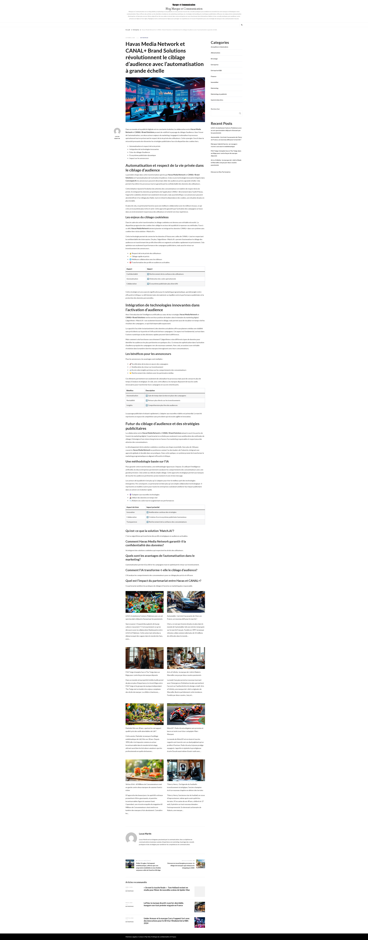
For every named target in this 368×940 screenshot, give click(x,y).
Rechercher (215, 109)
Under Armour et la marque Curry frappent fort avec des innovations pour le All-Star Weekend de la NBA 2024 (167, 920)
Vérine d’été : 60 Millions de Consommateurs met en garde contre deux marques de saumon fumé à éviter (144, 787)
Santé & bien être (217, 100)
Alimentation (215, 53)
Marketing (214, 88)
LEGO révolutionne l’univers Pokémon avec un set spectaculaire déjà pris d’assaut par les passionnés (226, 130)
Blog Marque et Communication (184, 8)
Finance (213, 76)
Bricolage (214, 59)
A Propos (173, 937)
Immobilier (215, 82)
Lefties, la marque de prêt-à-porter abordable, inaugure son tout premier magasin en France (164, 904)
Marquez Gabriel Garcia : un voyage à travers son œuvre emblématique (224, 145)
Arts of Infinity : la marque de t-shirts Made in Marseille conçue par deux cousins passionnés (226, 162)
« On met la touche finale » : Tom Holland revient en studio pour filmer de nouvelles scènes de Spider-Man (167, 888)
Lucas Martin (117, 137)
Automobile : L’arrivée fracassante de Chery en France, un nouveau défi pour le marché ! (226, 138)
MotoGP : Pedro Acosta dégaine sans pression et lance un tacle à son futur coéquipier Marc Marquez (185, 731)
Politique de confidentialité (160, 937)
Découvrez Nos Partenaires (220, 172)
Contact (141, 937)
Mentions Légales (131, 937)
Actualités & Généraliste (219, 47)
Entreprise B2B (216, 70)
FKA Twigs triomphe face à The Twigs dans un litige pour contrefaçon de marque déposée (226, 153)
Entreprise (144, 37)
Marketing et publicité (219, 94)
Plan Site (147, 937)
